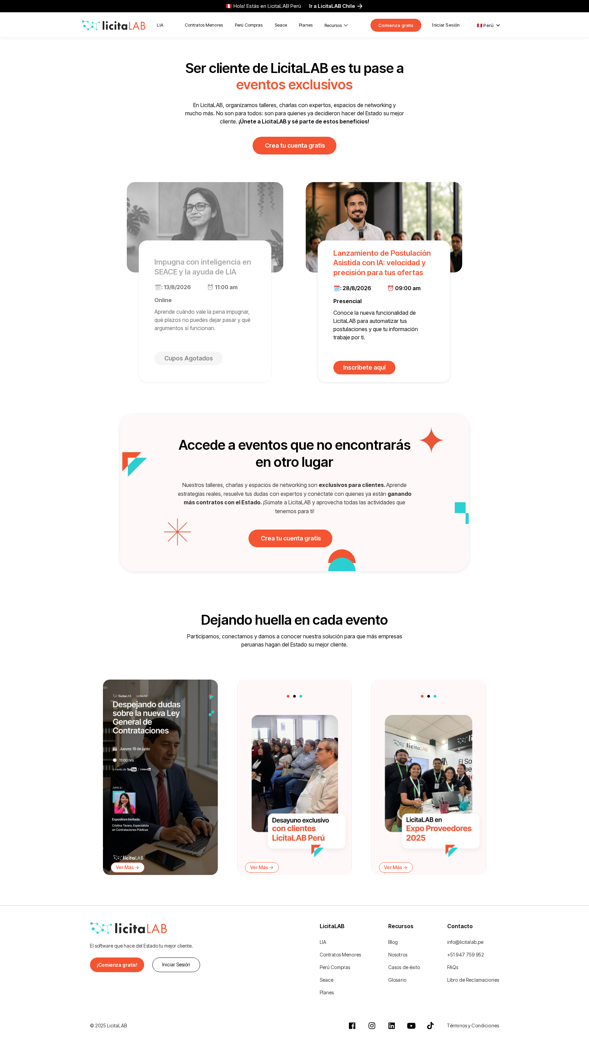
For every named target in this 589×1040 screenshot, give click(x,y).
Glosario (397, 980)
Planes (306, 25)
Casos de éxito (404, 967)
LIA (160, 25)
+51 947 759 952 (465, 954)
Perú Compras (249, 25)
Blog (393, 942)
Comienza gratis (395, 25)
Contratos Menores (204, 25)
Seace (281, 25)
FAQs (452, 967)
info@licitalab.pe (465, 942)
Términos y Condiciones (473, 1025)
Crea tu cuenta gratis (295, 145)
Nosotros (397, 954)
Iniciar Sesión (445, 25)
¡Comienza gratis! (117, 965)
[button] (336, 25)
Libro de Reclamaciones (473, 980)
